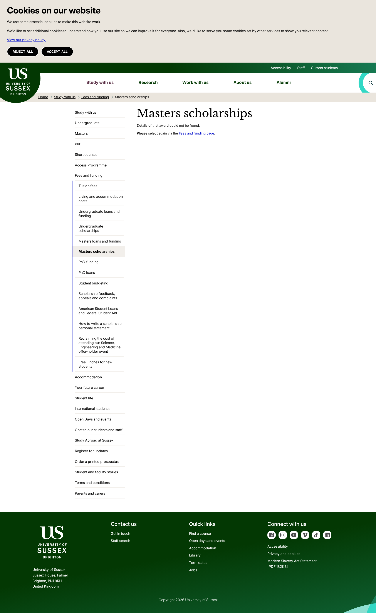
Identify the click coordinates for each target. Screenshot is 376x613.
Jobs (193, 570)
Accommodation (88, 377)
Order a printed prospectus (97, 461)
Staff (301, 68)
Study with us (100, 82)
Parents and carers (90, 493)
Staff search (120, 540)
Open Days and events (93, 419)
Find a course (200, 533)
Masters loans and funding (100, 241)
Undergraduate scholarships (91, 228)
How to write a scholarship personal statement (100, 325)
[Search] (367, 83)
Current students (324, 68)
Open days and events (207, 540)
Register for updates (91, 451)
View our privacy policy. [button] (26, 40)
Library (195, 555)
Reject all (23, 52)
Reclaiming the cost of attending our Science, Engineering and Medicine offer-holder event (100, 345)
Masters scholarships (97, 251)
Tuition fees (88, 186)
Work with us (195, 82)
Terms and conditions (92, 482)
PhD (78, 144)
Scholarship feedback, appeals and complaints (98, 295)
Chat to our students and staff (99, 430)
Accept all (57, 52)
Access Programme (91, 165)
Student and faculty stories (96, 472)
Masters (81, 133)
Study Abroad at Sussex (94, 440)
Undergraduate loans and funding (99, 213)
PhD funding (89, 262)
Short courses (86, 154)
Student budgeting (93, 283)
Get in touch (120, 533)
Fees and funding (88, 175)
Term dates (198, 562)
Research (148, 82)
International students (92, 408)
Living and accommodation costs (101, 198)
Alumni (284, 82)
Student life (84, 398)
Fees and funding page (196, 133)
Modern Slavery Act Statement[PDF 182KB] (292, 564)
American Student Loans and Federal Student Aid (98, 310)
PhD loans (87, 272)
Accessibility (281, 68)
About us (242, 82)
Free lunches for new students (95, 364)
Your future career (89, 387)
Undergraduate (87, 123)
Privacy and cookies (283, 554)
